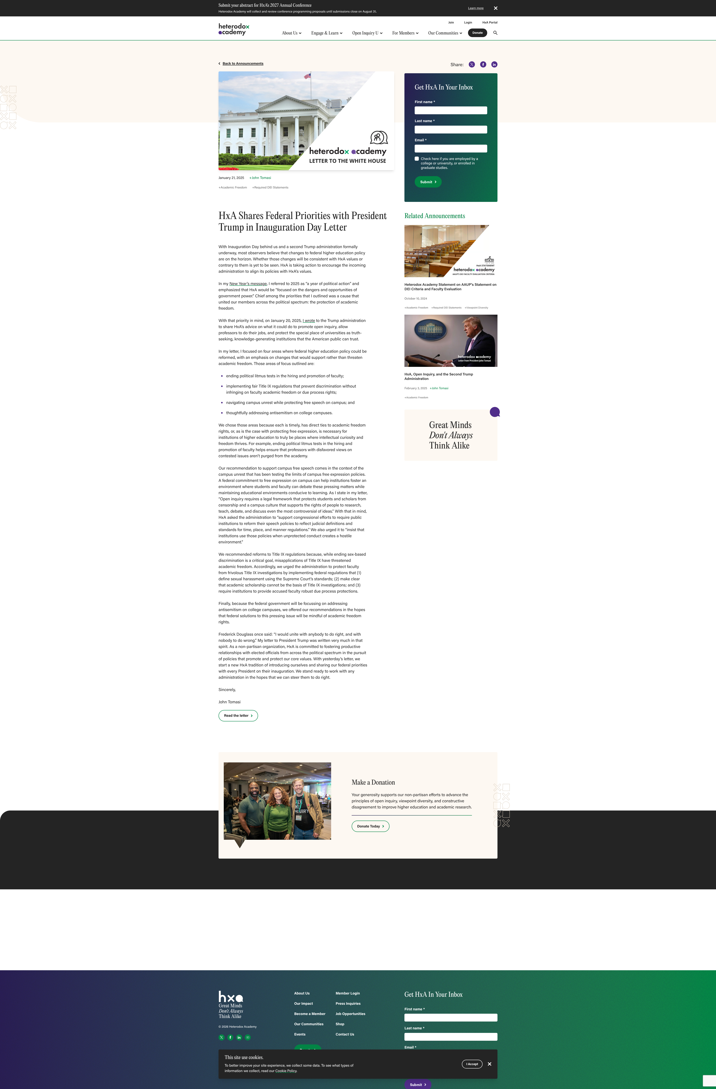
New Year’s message (248, 283)
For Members (403, 33)
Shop (340, 1024)
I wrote (309, 320)
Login (468, 22)
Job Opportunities (350, 1013)
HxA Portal (489, 22)
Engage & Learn (325, 33)
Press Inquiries (348, 1003)
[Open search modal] (495, 33)
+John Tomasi (260, 177)
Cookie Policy (285, 1070)
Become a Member (309, 1013)
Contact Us (345, 1034)
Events (299, 1034)
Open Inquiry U (365, 33)
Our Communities (443, 33)
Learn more (476, 8)
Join (451, 22)
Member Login (348, 993)
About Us (289, 33)
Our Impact (303, 1003)
